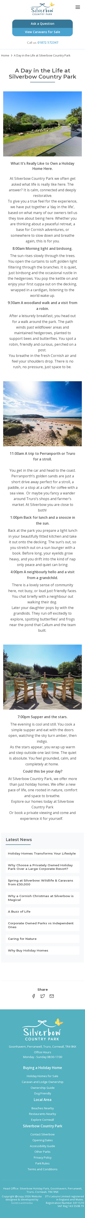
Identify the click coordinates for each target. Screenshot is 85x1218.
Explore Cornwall (42, 1120)
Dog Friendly (42, 1093)
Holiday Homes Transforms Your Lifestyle (42, 853)
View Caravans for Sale (42, 32)
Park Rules (42, 1163)
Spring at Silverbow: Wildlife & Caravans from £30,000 (40, 882)
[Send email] (51, 996)
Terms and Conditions (43, 1169)
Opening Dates (42, 1140)
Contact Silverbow (42, 1134)
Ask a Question (42, 23)
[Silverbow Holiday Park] (42, 8)
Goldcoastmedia (22, 1202)
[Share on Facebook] (33, 996)
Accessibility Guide (42, 1146)
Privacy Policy (42, 1157)
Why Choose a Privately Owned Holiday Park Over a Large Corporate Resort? (40, 867)
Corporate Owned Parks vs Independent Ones (40, 925)
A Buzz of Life (19, 911)
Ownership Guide (43, 1088)
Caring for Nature (22, 939)
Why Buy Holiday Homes (28, 950)
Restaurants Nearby (42, 1114)
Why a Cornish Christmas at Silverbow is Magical (41, 898)
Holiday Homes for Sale (42, 1076)
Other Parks (42, 1152)
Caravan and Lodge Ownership (42, 1082)
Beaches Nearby (43, 1108)
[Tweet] (42, 996)
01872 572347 (47, 42)
